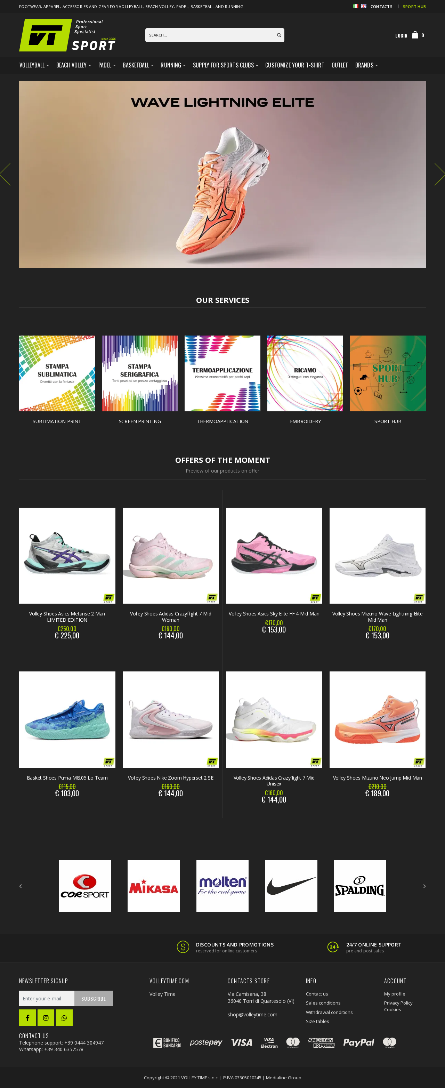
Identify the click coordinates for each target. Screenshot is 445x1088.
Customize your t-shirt (294, 65)
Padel (104, 65)
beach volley (159, 6)
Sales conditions (323, 1003)
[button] (418, 35)
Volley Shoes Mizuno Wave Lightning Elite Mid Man (377, 616)
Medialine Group (283, 1077)
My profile (394, 994)
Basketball (136, 65)
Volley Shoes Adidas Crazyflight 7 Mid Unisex (274, 780)
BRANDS (364, 65)
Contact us (317, 994)
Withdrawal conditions (329, 1012)
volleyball (131, 6)
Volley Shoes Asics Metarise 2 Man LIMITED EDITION (67, 616)
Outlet (340, 65)
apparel (51, 6)
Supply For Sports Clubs (223, 65)
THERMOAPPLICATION (222, 421)
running (234, 6)
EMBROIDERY (305, 421)
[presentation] (20, 886)
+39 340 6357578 (63, 1049)
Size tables (317, 1021)
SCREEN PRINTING (140, 421)
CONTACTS (382, 6)
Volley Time (162, 994)
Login (401, 35)
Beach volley (71, 65)
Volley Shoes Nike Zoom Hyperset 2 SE (170, 777)
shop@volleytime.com (252, 1014)
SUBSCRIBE (93, 998)
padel (182, 6)
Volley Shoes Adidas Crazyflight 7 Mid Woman (170, 616)
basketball (203, 6)
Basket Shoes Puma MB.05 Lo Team (67, 777)
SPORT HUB (414, 6)
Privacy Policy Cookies (398, 1006)
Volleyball (32, 65)
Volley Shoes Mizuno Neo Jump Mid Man (377, 777)
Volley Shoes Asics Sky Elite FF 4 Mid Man (274, 613)
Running (171, 65)
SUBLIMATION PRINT (57, 421)
